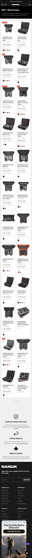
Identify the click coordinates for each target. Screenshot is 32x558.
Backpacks (20, 490)
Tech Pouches (21, 495)
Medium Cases (5, 493)
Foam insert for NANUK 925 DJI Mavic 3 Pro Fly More (23, 323)
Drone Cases (5, 519)
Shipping (20, 514)
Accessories (5, 503)
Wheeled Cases (6, 501)
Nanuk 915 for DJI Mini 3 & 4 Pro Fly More (7, 38)
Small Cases (5, 490)
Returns (20, 516)
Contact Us (20, 511)
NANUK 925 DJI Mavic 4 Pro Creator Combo (23, 102)
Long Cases (5, 498)
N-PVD (19, 498)
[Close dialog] (24, 522)
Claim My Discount (14, 531)
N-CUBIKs (4, 514)
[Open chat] (27, 553)
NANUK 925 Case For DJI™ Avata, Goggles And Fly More (8, 197)
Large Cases (5, 495)
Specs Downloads (22, 519)
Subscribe (27, 479)
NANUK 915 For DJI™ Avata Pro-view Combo (23, 355)
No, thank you (14, 535)
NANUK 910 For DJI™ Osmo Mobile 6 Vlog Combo (8, 323)
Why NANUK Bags (22, 503)
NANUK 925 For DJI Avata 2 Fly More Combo (23, 134)
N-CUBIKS (20, 501)
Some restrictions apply (22, 443)
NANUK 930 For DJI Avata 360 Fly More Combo (8, 355)
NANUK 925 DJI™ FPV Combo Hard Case (22, 38)
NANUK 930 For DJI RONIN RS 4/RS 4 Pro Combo (23, 260)
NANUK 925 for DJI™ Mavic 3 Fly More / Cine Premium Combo (23, 70)
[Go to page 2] (19, 401)
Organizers (20, 493)
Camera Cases (5, 516)
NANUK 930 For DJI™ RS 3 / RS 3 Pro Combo (23, 228)
